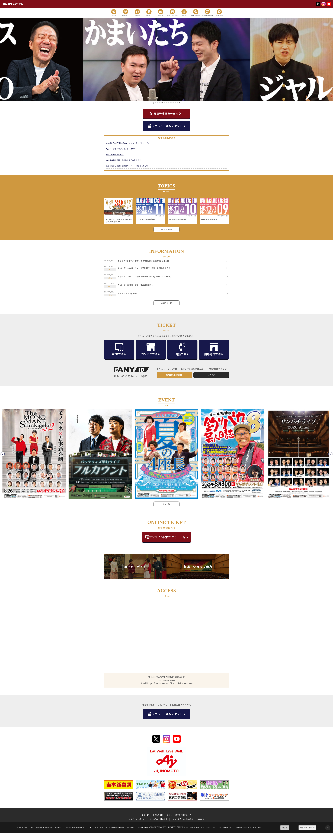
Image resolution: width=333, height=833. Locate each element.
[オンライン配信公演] (207, 11)
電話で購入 (182, 354)
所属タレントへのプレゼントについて (121, 149)
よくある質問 (158, 815)
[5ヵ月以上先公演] (195, 11)
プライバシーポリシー (240, 827)
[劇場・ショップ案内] (172, 11)
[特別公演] (184, 11)
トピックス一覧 (166, 229)
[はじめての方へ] (125, 11)
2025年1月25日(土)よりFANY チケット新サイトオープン (128, 143)
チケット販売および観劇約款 (182, 819)
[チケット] (160, 11)
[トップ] (113, 11)
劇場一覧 (145, 815)
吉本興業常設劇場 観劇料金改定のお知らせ (123, 160)
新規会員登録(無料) (174, 374)
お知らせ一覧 (166, 303)
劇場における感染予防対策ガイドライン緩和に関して (127, 166)
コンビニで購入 (150, 354)
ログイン (211, 374)
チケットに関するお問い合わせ (179, 815)
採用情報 (200, 819)
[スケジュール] (149, 11)
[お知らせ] (137, 11)
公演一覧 (166, 504)
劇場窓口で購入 (213, 354)
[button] (155, 102)
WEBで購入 (119, 354)
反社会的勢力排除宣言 (115, 154)
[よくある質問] (219, 11)
